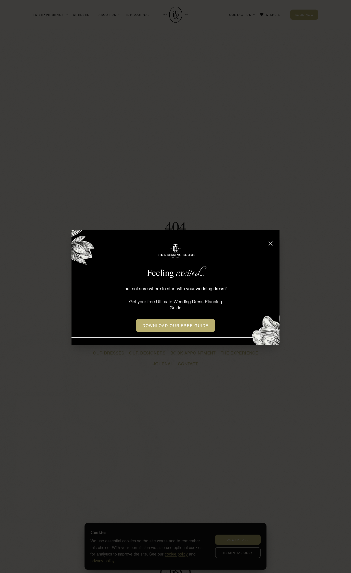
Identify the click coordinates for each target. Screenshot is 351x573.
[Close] (270, 243)
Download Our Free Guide (175, 325)
